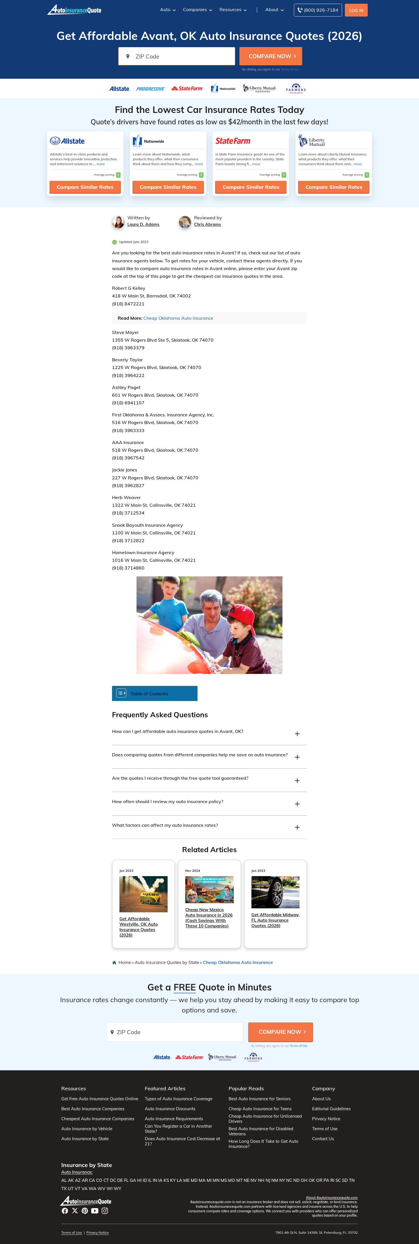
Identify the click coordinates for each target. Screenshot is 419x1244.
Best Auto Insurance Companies (92, 1108)
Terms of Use (290, 69)
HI (139, 1180)
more (101, 164)
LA (179, 1180)
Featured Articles (165, 1088)
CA (92, 1180)
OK (312, 1180)
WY (117, 1188)
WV (101, 1188)
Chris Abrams (207, 224)
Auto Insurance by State (85, 1138)
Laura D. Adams (143, 224)
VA (85, 1188)
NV (254, 1180)
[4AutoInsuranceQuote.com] (74, 9)
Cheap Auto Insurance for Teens (260, 1108)
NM (274, 1180)
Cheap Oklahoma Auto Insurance (178, 318)
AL (64, 1180)
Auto (165, 9)
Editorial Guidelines (331, 1108)
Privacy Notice (326, 1118)
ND (296, 1180)
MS (224, 1180)
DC (113, 1180)
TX (64, 1188)
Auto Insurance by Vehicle (86, 1128)
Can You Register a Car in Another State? (178, 1129)
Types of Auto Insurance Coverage (178, 1098)
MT (239, 1180)
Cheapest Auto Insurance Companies (97, 1118)
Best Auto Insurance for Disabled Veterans (261, 1131)
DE (120, 1180)
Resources (230, 9)
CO (99, 1180)
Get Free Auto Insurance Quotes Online (99, 1098)
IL (150, 1180)
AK (71, 1180)
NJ (268, 1180)
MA (202, 1180)
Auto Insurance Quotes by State (167, 962)
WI (110, 1188)
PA (326, 1180)
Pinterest (84, 1210)
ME (186, 1180)
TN (352, 1180)
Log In (356, 10)
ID (145, 1180)
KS (166, 1180)
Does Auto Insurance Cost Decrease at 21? (182, 1141)
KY (173, 1180)
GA (133, 1180)
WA (92, 1188)
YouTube (94, 1210)
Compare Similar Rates (85, 187)
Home (125, 962)
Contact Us (323, 1138)
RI (332, 1180)
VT (77, 1188)
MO (231, 1180)
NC (289, 1180)
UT (71, 1188)
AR (85, 1180)
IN (155, 1180)
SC (338, 1180)
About (271, 9)
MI (209, 1180)
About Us (321, 1098)
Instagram (104, 1210)
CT (106, 1180)
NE (246, 1180)
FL (126, 1180)
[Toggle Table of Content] (155, 693)
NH (261, 1180)
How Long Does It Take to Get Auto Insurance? (263, 1144)
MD (194, 1180)
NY (282, 1180)
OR (319, 1180)
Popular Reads (246, 1088)
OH (304, 1180)
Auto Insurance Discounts (170, 1108)
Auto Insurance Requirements (174, 1118)
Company (323, 1088)
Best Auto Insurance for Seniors (259, 1098)
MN (216, 1180)
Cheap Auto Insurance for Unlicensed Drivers (265, 1119)
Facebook (64, 1210)
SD (345, 1180)
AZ (78, 1180)
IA (160, 1180)
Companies (195, 9)
